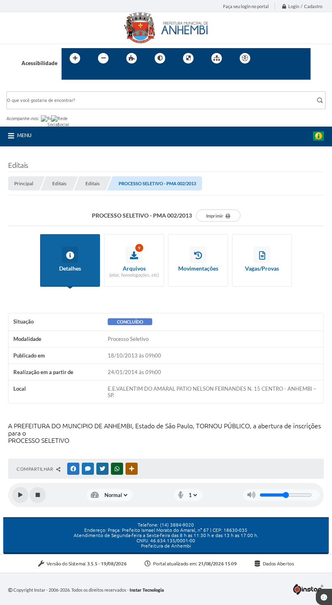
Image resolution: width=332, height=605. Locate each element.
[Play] (20, 495)
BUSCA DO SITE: (30, 87)
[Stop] (38, 495)
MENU (24, 135)
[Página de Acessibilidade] (245, 58)
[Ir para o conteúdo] (268, 58)
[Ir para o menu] (286, 58)
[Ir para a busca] (70, 75)
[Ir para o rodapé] (87, 75)
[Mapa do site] (216, 58)
